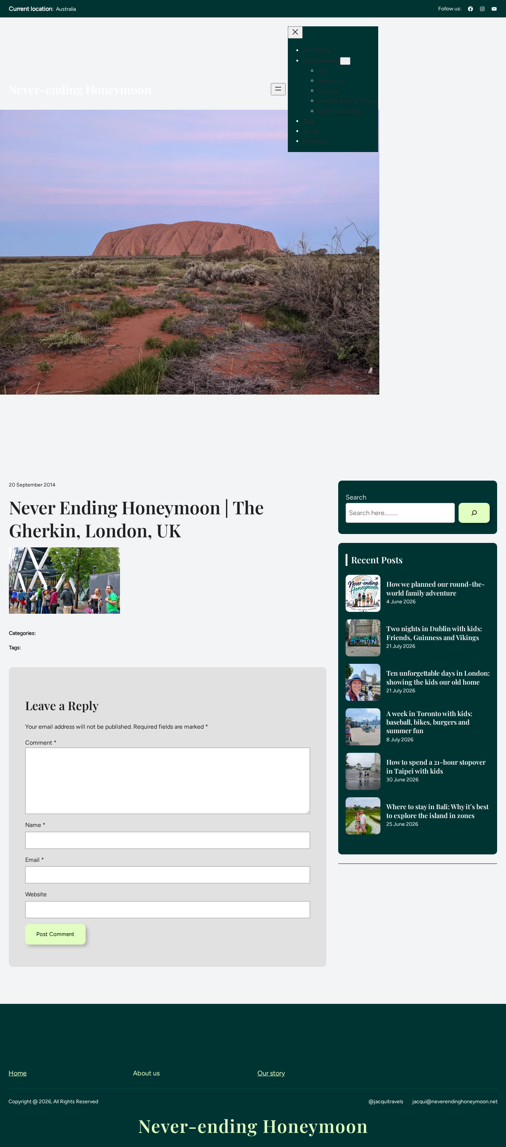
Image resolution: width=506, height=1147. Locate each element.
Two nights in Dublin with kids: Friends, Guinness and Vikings (434, 633)
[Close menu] (295, 32)
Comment (41, 742)
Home (18, 1073)
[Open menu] (278, 89)
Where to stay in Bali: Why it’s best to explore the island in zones (437, 811)
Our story (271, 1073)
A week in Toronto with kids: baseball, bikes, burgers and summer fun (429, 722)
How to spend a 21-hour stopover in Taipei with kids (436, 766)
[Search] (474, 513)
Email (34, 859)
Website (36, 894)
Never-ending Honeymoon (80, 89)
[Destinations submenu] (345, 61)
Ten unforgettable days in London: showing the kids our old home (438, 677)
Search (356, 497)
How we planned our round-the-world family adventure (435, 588)
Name (35, 824)
